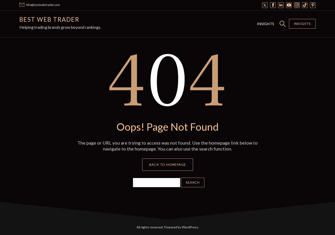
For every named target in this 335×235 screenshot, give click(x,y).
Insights (265, 23)
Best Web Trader (49, 19)
